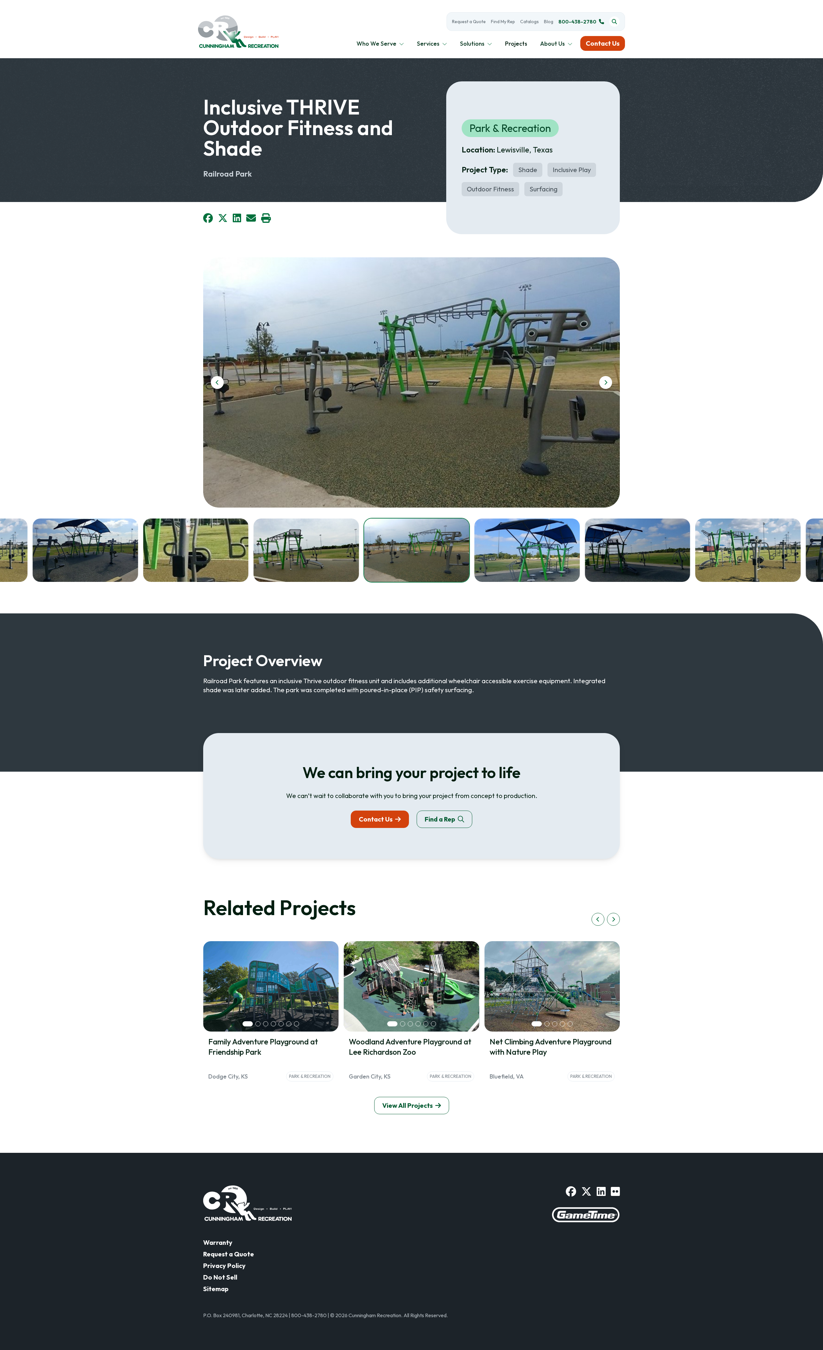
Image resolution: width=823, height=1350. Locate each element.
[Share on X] (223, 218)
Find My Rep (503, 21)
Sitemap (216, 1289)
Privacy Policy (224, 1266)
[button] (85, 550)
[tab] (248, 1023)
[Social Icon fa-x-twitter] (586, 1191)
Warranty (217, 1242)
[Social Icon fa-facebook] (571, 1191)
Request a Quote (469, 21)
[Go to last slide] (217, 382)
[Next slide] (605, 382)
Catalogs (529, 21)
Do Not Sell (220, 1277)
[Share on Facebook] (208, 218)
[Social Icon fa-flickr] (615, 1191)
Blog (548, 21)
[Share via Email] (251, 218)
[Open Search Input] (614, 21)
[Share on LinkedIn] (237, 218)
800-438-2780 (577, 21)
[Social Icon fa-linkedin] (601, 1191)
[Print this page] (266, 218)
